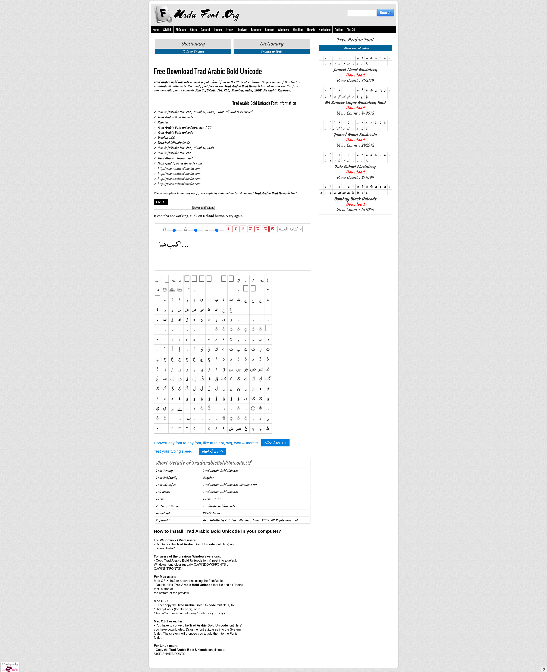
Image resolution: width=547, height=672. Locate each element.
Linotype (242, 29)
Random (256, 29)
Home (156, 29)
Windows (283, 29)
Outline (339, 29)
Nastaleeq (325, 29)
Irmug (229, 29)
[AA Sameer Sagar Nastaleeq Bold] (355, 98)
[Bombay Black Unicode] (355, 194)
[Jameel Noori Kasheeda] (355, 130)
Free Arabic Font (355, 40)
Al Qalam (181, 29)
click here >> (275, 442)
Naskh (311, 29)
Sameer (269, 29)
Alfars (193, 29)
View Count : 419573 (355, 108)
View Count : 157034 (355, 204)
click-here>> (212, 451)
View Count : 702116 (355, 75)
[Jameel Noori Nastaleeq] (355, 65)
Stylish (167, 29)
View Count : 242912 (355, 140)
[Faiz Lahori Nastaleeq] (355, 162)
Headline (298, 29)
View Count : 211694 (355, 172)
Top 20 (351, 29)
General (205, 29)
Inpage (218, 29)
